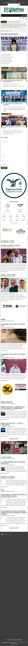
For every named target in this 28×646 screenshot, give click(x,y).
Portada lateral (11, 90)
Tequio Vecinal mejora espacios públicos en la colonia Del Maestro (13, 81)
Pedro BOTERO (16, 129)
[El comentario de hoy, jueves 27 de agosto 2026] (13, 336)
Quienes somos (8, 2)
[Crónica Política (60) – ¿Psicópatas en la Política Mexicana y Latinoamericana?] (3, 413)
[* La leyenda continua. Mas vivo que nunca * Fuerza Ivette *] (3, 468)
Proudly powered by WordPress (8, 642)
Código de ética (13, 2)
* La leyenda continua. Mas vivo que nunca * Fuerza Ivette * (14, 127)
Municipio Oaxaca (5, 67)
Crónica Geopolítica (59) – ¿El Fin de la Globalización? (12, 424)
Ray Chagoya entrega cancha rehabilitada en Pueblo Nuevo (12, 104)
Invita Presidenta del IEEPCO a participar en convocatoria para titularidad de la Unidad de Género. (13, 512)
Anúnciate (23, 2)
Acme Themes (14, 643)
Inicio (4, 2)
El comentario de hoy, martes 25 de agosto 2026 (13, 354)
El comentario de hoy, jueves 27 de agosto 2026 (13, 324)
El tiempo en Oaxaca (14, 222)
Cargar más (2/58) (14, 438)
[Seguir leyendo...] (5, 350)
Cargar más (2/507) (14, 528)
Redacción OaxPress (17, 83)
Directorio (19, 2)
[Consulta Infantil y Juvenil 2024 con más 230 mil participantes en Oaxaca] (3, 501)
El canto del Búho (5, 113)
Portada (10, 113)
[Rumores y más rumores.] (3, 482)
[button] (23, 15)
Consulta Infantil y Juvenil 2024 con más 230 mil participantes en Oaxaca (14, 495)
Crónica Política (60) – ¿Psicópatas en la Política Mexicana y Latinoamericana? (13, 407)
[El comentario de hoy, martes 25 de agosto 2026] (13, 366)
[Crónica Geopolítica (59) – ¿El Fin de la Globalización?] (3, 430)
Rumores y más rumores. (8, 477)
